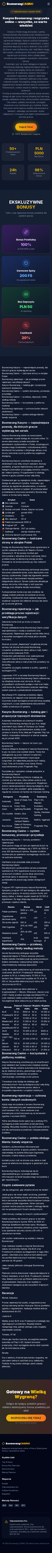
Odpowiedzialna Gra (10, 1487)
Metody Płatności (9, 1472)
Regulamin (6, 1494)
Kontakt (5, 1484)
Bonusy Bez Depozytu (11, 1465)
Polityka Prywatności (10, 1490)
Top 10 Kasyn (7, 1462)
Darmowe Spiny (8, 1469)
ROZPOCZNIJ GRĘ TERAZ (26, 1417)
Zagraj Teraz (26, 127)
